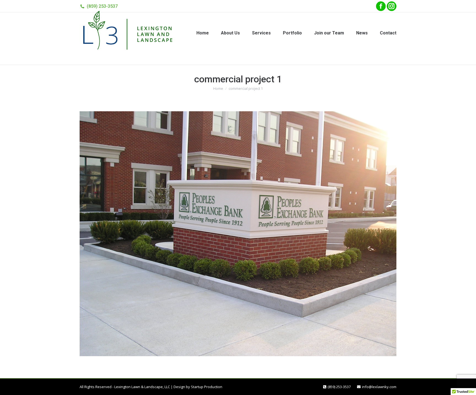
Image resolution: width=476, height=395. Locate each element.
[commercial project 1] (238, 233)
